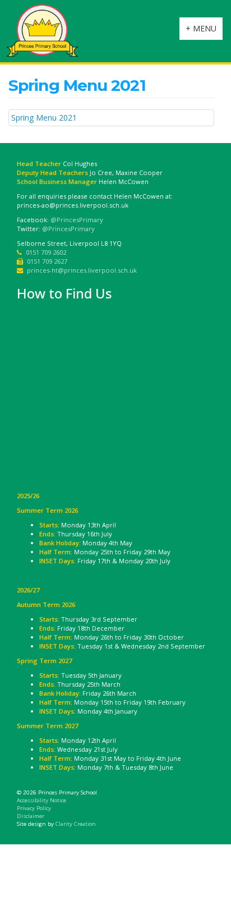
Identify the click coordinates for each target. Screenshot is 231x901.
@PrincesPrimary (76, 219)
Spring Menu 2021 (44, 117)
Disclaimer (30, 816)
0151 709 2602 (46, 252)
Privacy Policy (34, 808)
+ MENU (204, 31)
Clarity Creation (76, 824)
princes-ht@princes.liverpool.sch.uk (82, 270)
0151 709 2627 (47, 261)
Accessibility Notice (41, 800)
